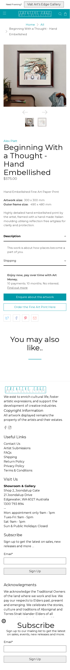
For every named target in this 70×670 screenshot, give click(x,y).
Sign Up (35, 659)
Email (8, 642)
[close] (4, 621)
